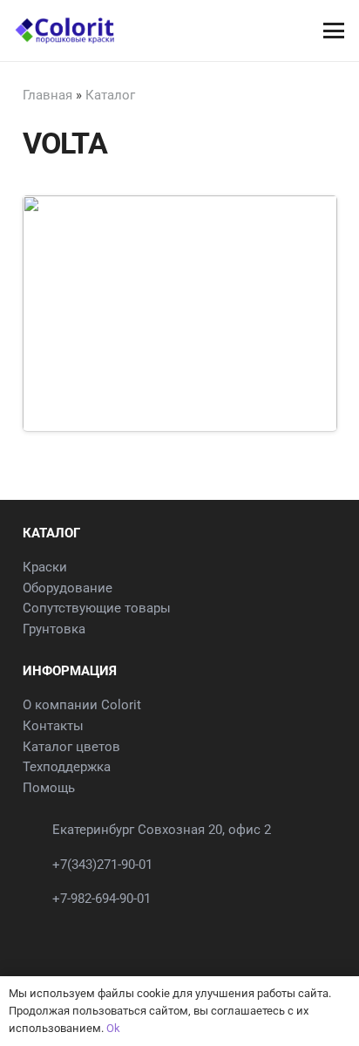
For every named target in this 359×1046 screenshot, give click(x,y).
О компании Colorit (82, 705)
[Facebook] (41, 928)
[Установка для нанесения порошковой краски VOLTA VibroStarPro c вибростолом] (180, 379)
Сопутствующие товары (97, 608)
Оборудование (67, 588)
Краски (45, 567)
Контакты (53, 726)
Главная (47, 95)
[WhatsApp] (80, 928)
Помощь (49, 788)
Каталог (110, 95)
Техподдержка (67, 767)
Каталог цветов (71, 747)
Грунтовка (54, 629)
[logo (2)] (64, 30)
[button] (333, 30)
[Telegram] (120, 928)
